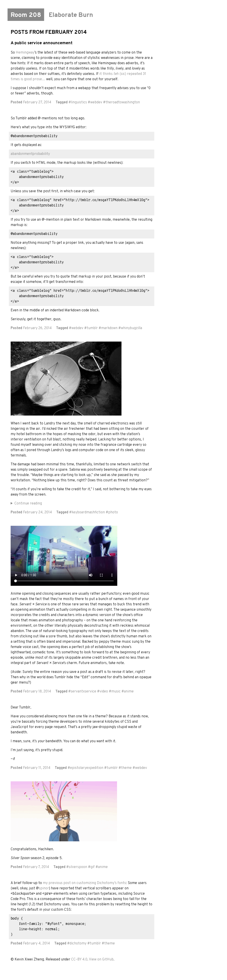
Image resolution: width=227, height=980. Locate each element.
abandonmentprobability (30, 154)
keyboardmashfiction (88, 512)
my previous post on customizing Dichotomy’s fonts (84, 883)
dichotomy (78, 943)
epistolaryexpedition (86, 768)
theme (126, 768)
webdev (96, 102)
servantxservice (83, 691)
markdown (109, 328)
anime (129, 691)
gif (92, 867)
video (104, 691)
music (116, 691)
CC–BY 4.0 (79, 959)
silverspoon (78, 867)
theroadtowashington (123, 102)
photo (113, 512)
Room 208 (26, 15)
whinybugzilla (131, 328)
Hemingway (25, 52)
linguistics (79, 102)
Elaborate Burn (71, 15)
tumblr (92, 328)
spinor (44, 888)
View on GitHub (101, 959)
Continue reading (28, 503)
